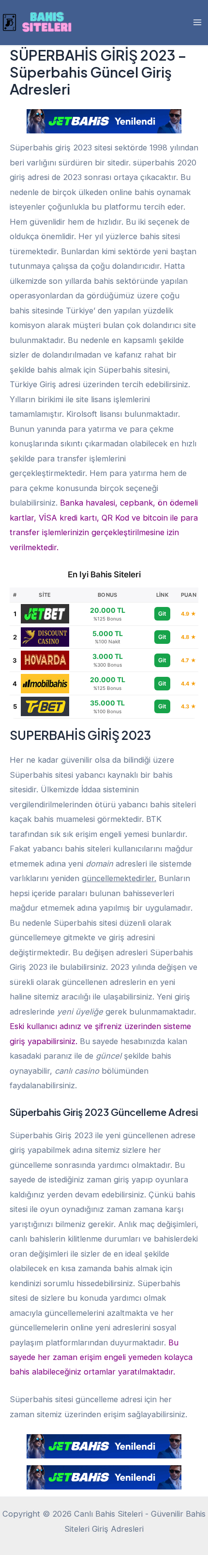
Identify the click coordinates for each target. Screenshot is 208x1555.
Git (162, 613)
